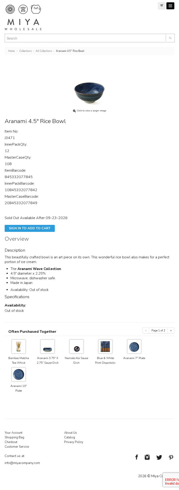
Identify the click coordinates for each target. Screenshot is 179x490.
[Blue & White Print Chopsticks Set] (105, 346)
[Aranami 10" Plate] (19, 374)
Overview (17, 240)
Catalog (69, 437)
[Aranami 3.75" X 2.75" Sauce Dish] (48, 346)
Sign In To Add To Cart (30, 228)
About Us (70, 433)
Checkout (11, 442)
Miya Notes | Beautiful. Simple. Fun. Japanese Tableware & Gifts (28, 17)
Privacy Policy (73, 442)
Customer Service (17, 447)
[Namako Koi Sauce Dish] (76, 346)
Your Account (13, 433)
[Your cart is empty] (161, 5)
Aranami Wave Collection (39, 269)
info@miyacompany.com (22, 463)
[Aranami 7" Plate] (134, 346)
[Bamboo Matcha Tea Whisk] (19, 346)
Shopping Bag (14, 437)
